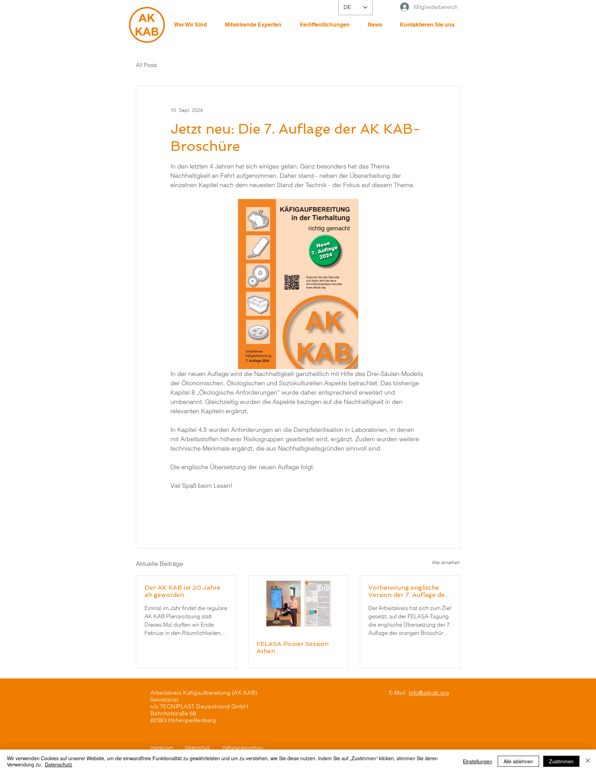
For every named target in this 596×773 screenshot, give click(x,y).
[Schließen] (588, 761)
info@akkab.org (429, 692)
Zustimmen (561, 761)
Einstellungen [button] (477, 761)
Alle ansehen (446, 562)
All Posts (146, 64)
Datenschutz (58, 764)
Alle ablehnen (518, 761)
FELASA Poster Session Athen (293, 647)
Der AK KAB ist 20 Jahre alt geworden (182, 591)
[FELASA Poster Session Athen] (298, 603)
